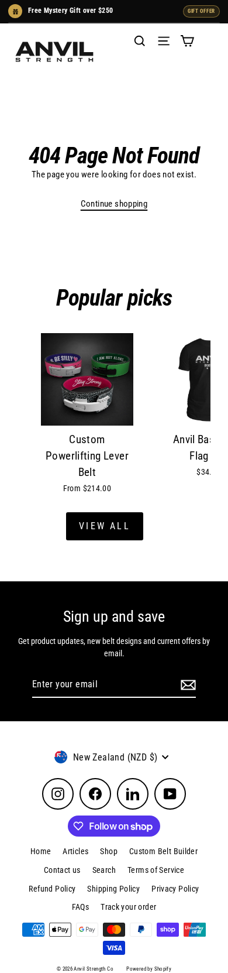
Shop (109, 851)
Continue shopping (114, 203)
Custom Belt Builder (163, 851)
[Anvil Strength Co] (54, 52)
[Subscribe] (186, 685)
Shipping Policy (113, 888)
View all (104, 526)
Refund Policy (52, 888)
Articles (75, 851)
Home (40, 851)
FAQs (80, 907)
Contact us (62, 870)
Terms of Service (155, 870)
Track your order (128, 907)
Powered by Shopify (148, 969)
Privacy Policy (175, 888)
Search (104, 870)
